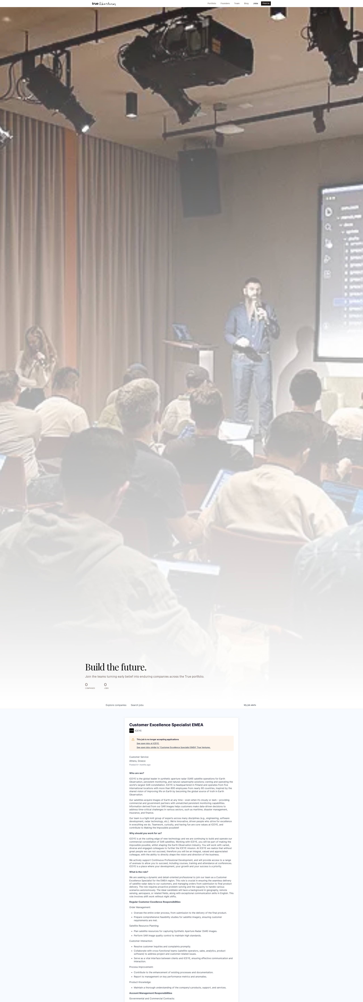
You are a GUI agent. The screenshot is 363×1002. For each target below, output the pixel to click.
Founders (225, 3)
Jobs (255, 3)
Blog (246, 3)
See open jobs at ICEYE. (148, 743)
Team (237, 3)
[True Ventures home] (104, 4)
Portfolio (212, 3)
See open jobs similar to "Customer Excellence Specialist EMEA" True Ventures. (174, 747)
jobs (137, 705)
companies (116, 705)
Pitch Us (266, 3)
